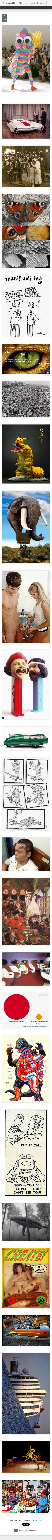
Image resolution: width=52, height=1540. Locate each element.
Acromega (40, 1520)
